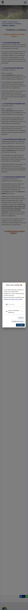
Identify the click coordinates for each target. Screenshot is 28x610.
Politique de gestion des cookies (13, 299)
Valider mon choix (17, 321)
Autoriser (20, 325)
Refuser (21, 317)
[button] (14, 304)
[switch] (5, 311)
